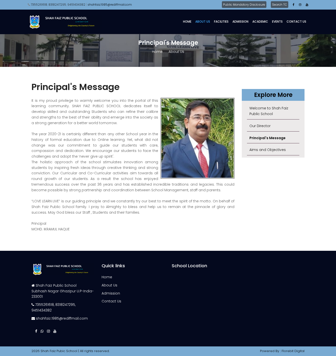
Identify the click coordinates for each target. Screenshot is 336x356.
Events (277, 21)
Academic (260, 21)
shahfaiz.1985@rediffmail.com (62, 318)
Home (187, 21)
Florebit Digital (293, 351)
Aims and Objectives (267, 149)
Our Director (260, 125)
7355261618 (39, 4)
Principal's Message (267, 137)
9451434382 (76, 4)
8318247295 (57, 4)
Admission (240, 21)
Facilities (221, 21)
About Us (202, 21)
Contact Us (296, 21)
